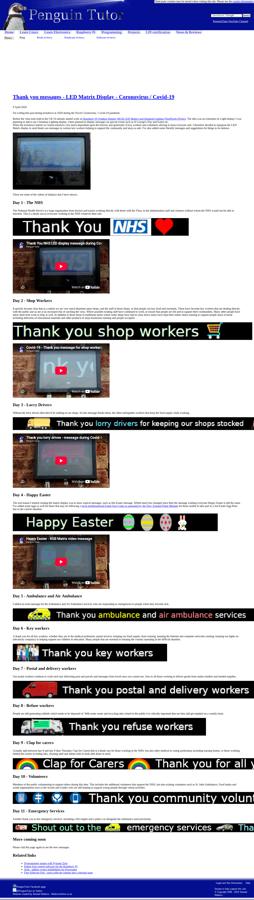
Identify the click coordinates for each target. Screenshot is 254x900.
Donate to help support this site (230, 889)
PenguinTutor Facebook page (31, 887)
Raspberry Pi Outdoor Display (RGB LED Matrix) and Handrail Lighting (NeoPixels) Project (134, 118)
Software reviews (105, 37)
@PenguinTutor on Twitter (29, 891)
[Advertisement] (103, 64)
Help (248, 883)
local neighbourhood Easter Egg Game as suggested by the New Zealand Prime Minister (130, 506)
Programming (112, 32)
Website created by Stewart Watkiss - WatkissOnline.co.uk (42, 894)
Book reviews (44, 37)
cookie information (243, 1)
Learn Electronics (57, 32)
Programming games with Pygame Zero (46, 863)
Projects (134, 32)
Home (9, 32)
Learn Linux (29, 32)
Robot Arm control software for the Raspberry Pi (50, 866)
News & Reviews (188, 32)
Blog (22, 37)
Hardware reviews (74, 37)
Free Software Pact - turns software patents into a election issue (58, 872)
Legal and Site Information (229, 883)
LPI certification (158, 32)
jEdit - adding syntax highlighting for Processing (50, 869)
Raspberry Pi (85, 32)
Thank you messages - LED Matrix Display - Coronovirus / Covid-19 (93, 97)
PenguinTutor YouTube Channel (230, 21)
